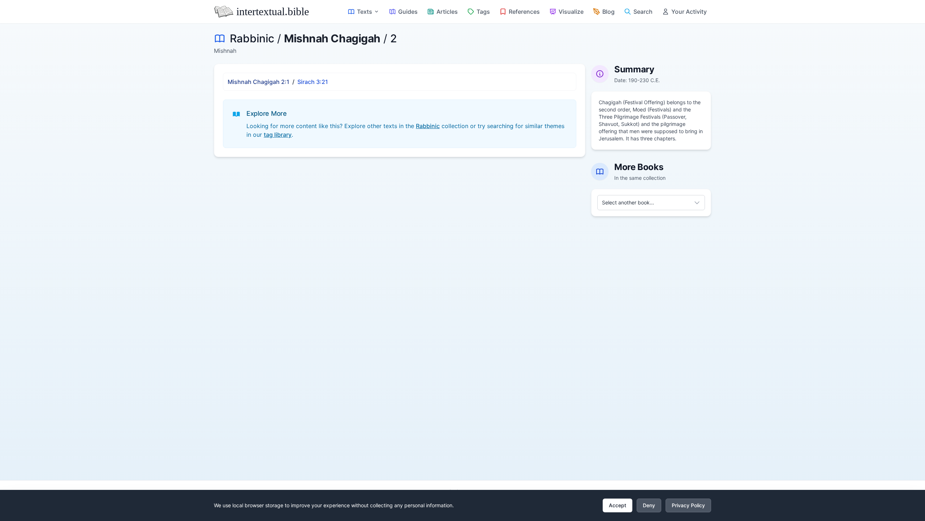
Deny (649, 505)
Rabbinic (252, 38)
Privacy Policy (688, 505)
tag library (278, 134)
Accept (617, 505)
